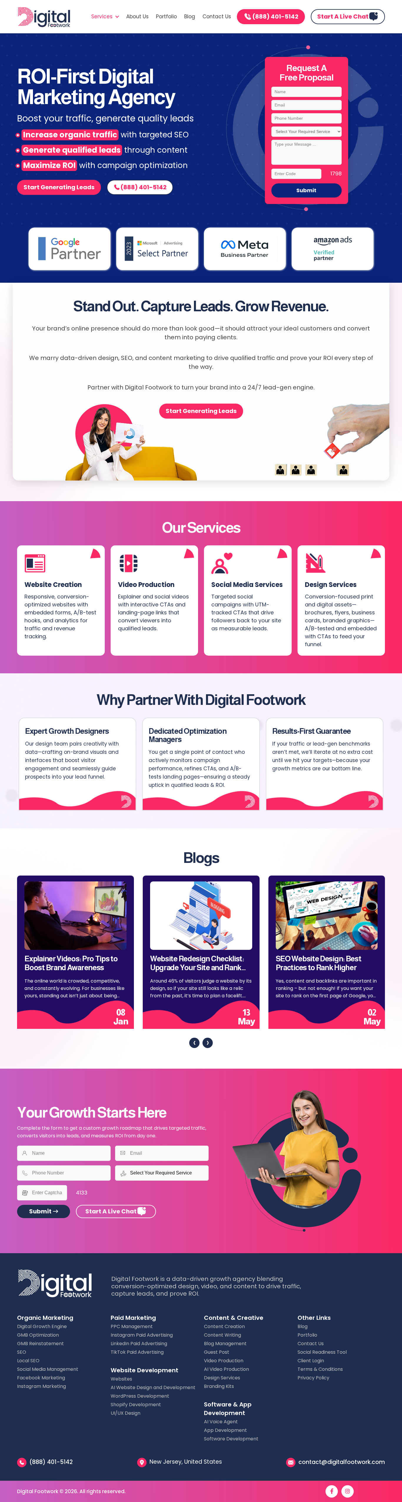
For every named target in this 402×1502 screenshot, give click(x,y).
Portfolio (166, 16)
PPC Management (132, 1326)
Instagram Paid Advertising (142, 1335)
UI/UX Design (125, 1413)
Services (102, 16)
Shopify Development (136, 1404)
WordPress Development (140, 1396)
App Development (225, 1430)
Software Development (231, 1438)
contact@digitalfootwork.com (341, 1462)
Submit (306, 190)
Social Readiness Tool (322, 1352)
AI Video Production (226, 1369)
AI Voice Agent (221, 1421)
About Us (137, 16)
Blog (189, 16)
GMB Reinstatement (40, 1343)
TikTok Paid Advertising (137, 1352)
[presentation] (194, 1043)
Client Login (311, 1360)
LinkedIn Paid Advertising (139, 1343)
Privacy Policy (313, 1377)
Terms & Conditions (320, 1369)
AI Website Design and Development (153, 1387)
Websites (121, 1379)
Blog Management (225, 1343)
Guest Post (216, 1352)
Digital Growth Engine (42, 1326)
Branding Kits (219, 1386)
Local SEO (28, 1360)
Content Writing (222, 1335)
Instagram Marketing (41, 1386)
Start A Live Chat (342, 16)
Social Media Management (47, 1369)
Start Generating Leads (59, 187)
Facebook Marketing (41, 1377)
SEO (21, 1352)
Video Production (223, 1360)
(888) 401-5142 (275, 16)
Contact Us (216, 16)
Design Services (222, 1377)
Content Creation (224, 1326)
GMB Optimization (38, 1335)
